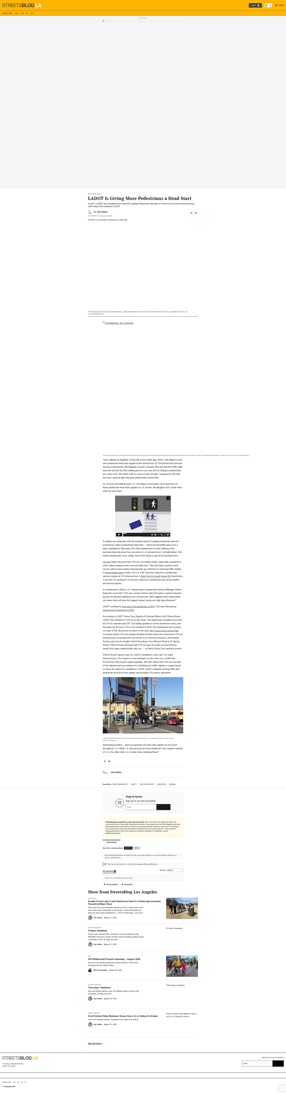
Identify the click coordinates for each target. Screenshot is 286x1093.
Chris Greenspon (100, 970)
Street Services (94, 1013)
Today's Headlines (94, 927)
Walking (172, 784)
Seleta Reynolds (147, 784)
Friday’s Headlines (97, 930)
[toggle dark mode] (268, 5)
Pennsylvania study (114, 572)
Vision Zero (161, 784)
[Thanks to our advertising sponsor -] (143, 103)
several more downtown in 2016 (118, 610)
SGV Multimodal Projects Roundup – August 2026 (114, 959)
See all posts (94, 1043)
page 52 (166, 576)
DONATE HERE (7, 13)
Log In (253, 5)
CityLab (106, 562)
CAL (22, 13)
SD (32, 13)
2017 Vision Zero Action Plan (164, 630)
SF (27, 13)
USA (16, 13)
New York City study (151, 576)
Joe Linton (102, 211)
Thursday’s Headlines (99, 987)
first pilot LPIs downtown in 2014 (138, 606)
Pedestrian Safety (94, 194)
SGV (89, 956)
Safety (134, 784)
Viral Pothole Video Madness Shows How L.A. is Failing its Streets (123, 1016)
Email (129, 807)
